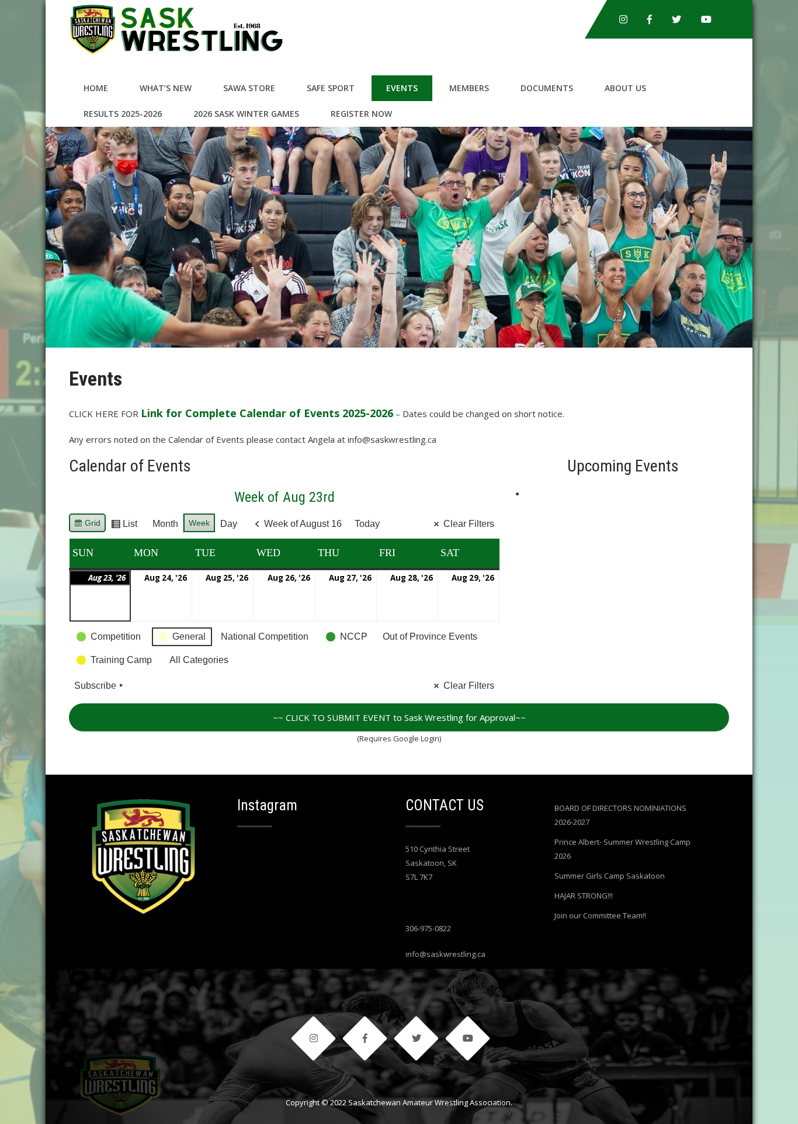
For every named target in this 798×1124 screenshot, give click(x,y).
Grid (87, 525)
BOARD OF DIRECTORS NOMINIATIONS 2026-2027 (620, 815)
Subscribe (95, 686)
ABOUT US (625, 87)
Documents (547, 87)
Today (367, 524)
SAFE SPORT (331, 87)
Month (165, 524)
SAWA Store (249, 87)
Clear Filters (468, 524)
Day (228, 524)
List (123, 527)
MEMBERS (469, 87)
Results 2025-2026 (123, 113)
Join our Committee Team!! (600, 915)
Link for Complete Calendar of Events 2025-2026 (267, 413)
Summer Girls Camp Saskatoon (609, 875)
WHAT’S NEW (166, 87)
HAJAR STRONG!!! (583, 895)
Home (96, 87)
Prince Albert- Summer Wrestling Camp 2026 (622, 849)
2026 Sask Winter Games (246, 113)
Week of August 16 (303, 524)
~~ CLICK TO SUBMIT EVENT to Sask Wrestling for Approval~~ (399, 717)
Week (199, 523)
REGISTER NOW (361, 113)
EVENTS (402, 87)
